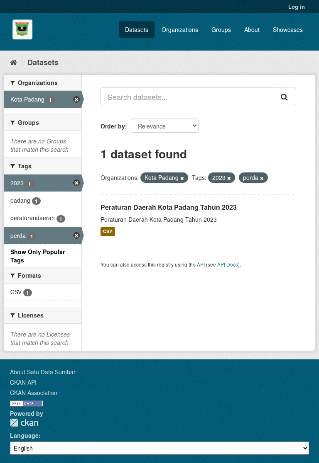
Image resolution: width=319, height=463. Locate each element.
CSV (107, 231)
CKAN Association (33, 392)
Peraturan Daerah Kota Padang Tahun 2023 (169, 207)
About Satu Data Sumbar (43, 372)
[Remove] (182, 178)
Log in (296, 6)
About (252, 29)
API (201, 264)
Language (24, 435)
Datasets (136, 29)
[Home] (13, 61)
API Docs (227, 264)
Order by (113, 126)
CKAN (24, 422)
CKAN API (23, 382)
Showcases (288, 29)
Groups (221, 29)
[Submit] (285, 96)
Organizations (180, 29)
